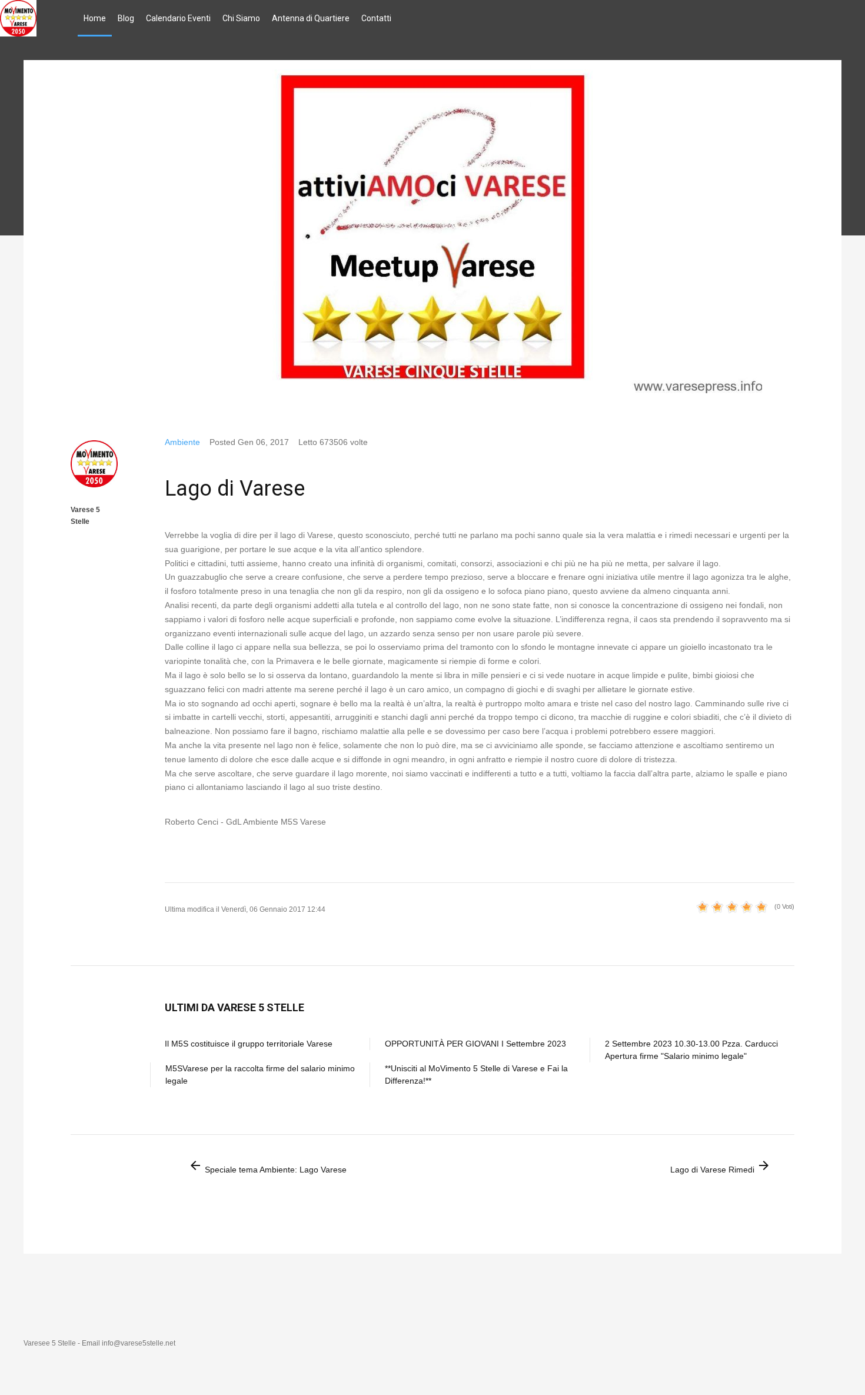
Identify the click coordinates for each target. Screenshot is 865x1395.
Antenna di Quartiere (311, 18)
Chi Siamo (241, 18)
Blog (126, 18)
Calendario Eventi (178, 18)
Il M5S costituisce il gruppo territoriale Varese (248, 1043)
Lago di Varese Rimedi (720, 1166)
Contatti (376, 18)
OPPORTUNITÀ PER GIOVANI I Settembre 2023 (475, 1043)
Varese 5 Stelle (85, 516)
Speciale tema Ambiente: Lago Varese (267, 1166)
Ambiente (182, 442)
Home (95, 18)
